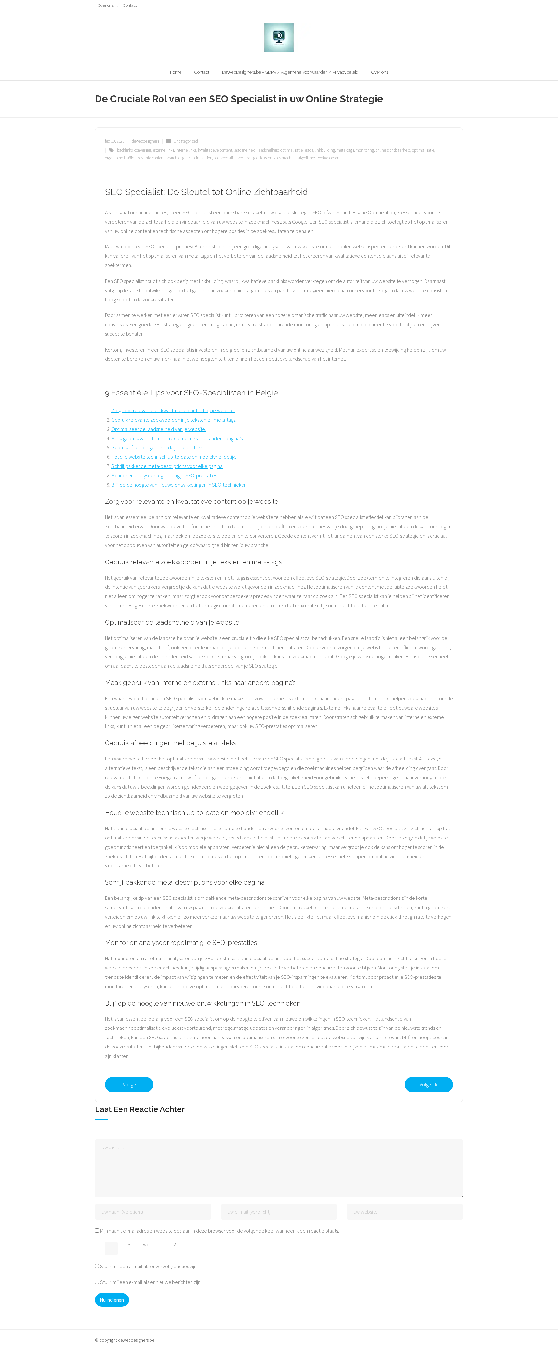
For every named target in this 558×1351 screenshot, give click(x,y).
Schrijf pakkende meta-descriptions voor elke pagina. (167, 466)
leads (308, 150)
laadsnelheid (245, 150)
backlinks (125, 150)
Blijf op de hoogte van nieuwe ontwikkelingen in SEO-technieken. (179, 485)
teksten (266, 158)
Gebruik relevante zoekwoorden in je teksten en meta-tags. (173, 419)
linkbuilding (325, 150)
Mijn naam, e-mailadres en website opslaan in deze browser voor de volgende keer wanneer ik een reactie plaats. (219, 1230)
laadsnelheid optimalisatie (280, 150)
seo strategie (247, 158)
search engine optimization (189, 158)
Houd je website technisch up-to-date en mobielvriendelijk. (173, 456)
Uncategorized (186, 141)
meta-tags (345, 150)
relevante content (150, 158)
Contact (130, 5)
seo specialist (225, 158)
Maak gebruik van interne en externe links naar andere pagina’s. (177, 438)
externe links (163, 150)
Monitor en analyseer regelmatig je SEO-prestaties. (164, 475)
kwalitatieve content (215, 150)
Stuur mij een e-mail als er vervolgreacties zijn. (149, 1266)
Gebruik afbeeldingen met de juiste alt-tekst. (158, 447)
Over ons (106, 5)
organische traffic (119, 158)
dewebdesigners (145, 141)
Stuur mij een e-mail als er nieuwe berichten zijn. (151, 1282)
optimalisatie (423, 150)
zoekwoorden (328, 158)
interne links (186, 150)
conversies (142, 150)
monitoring (365, 150)
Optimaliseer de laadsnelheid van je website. (158, 429)
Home (175, 72)
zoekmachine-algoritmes (294, 158)
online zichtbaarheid (393, 150)
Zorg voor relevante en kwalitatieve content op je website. (173, 410)
